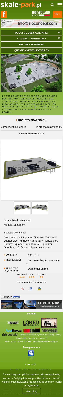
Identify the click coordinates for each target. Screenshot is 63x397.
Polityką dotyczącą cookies (27, 378)
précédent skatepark (14, 127)
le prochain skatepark (48, 127)
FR (56, 14)
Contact (31, 364)
